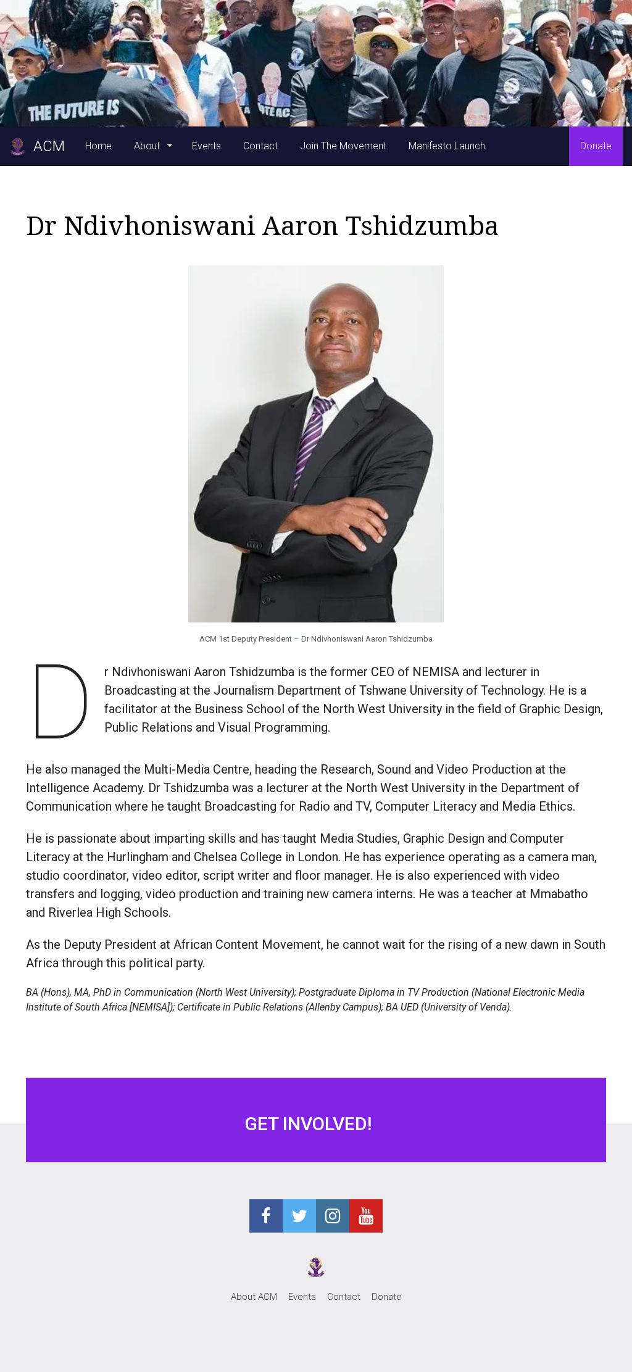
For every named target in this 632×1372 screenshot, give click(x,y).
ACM (45, 146)
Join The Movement (343, 146)
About (148, 146)
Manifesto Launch (447, 146)
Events (206, 146)
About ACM (254, 1296)
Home (98, 146)
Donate (596, 146)
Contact (260, 146)
